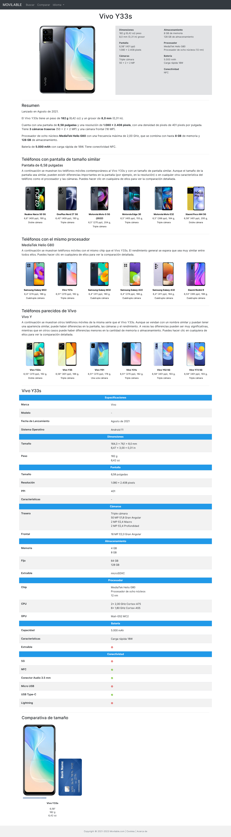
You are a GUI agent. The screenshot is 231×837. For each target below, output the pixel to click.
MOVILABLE (12, 5)
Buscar (30, 4)
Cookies (130, 831)
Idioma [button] (57, 4)
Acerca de (142, 831)
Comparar (43, 4)
